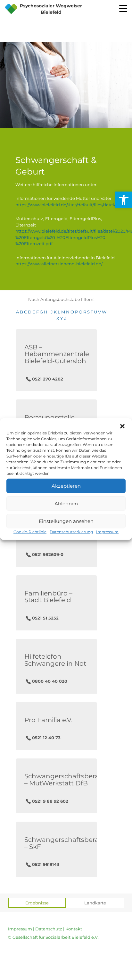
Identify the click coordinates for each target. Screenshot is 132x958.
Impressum (107, 531)
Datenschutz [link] (48, 928)
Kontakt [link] (73, 928)
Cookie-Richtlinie (29, 531)
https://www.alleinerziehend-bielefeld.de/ (59, 263)
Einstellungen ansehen (66, 521)
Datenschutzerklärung (71, 531)
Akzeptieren (66, 486)
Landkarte (95, 902)
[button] (122, 426)
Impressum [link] (20, 928)
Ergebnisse (37, 902)
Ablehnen (66, 503)
